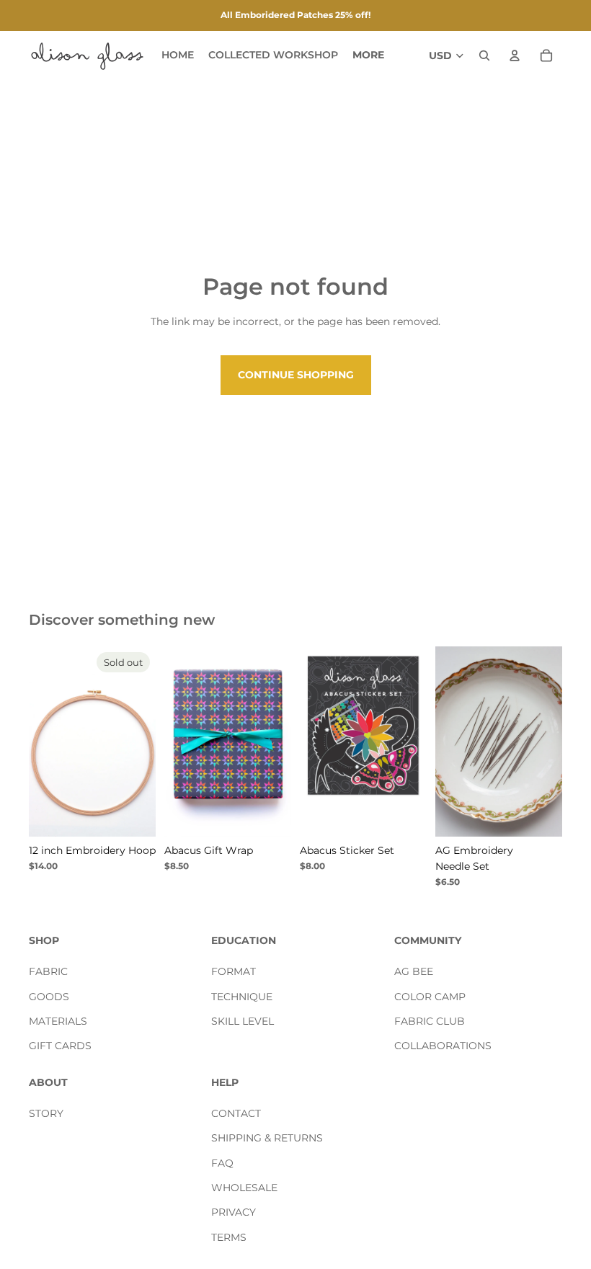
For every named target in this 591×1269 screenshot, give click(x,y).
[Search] (484, 55)
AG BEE (413, 971)
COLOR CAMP (430, 996)
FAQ (222, 1163)
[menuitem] (368, 55)
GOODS (49, 996)
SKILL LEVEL (242, 1021)
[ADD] (404, 814)
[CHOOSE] (269, 814)
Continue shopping (296, 374)
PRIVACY (233, 1212)
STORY (46, 1113)
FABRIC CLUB (429, 1021)
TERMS (228, 1237)
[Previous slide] (45, 741)
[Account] (514, 55)
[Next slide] (140, 741)
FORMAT (233, 971)
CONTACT (236, 1113)
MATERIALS (58, 1021)
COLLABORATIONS (443, 1046)
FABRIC (48, 971)
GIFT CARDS (60, 1046)
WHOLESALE (244, 1187)
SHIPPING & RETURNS (267, 1138)
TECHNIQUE (241, 996)
